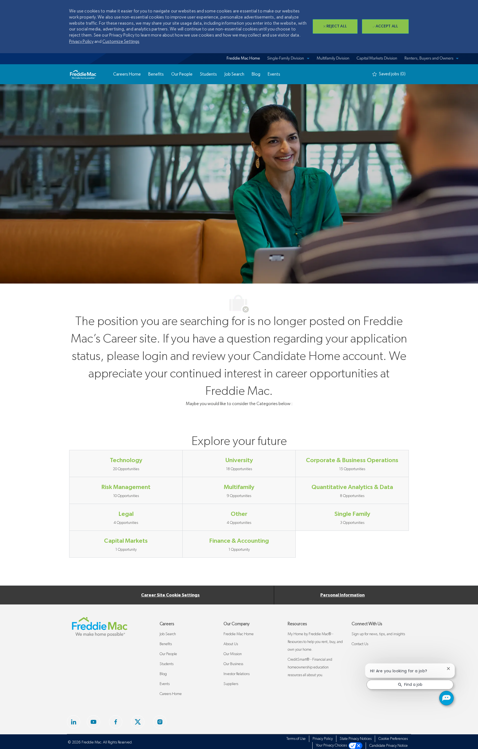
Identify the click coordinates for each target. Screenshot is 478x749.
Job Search (168, 634)
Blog (163, 674)
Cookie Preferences (393, 739)
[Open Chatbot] (446, 698)
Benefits (166, 644)
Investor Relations (237, 674)
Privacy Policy (81, 41)
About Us (231, 644)
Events (165, 684)
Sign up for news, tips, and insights (378, 634)
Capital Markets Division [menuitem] (377, 58)
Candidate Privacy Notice (388, 746)
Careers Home (171, 694)
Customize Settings (120, 41)
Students (166, 664)
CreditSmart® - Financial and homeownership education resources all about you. (310, 667)
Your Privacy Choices (332, 745)
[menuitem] (242, 58)
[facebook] (73, 722)
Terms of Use (296, 739)
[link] (83, 74)
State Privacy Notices (356, 739)
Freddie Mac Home (239, 634)
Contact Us (360, 644)
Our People (168, 654)
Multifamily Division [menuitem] (333, 58)
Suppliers (231, 684)
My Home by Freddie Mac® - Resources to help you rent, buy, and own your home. (315, 642)
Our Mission (233, 654)
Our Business (233, 664)
